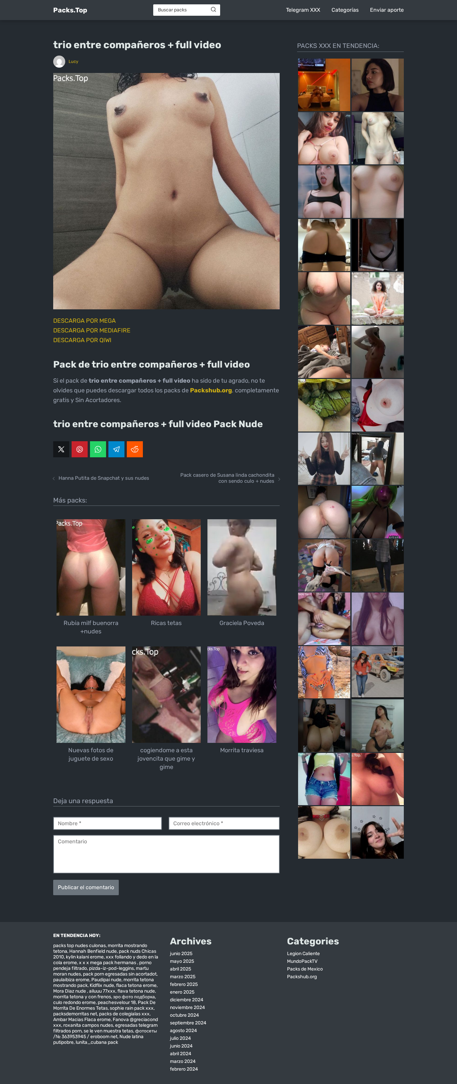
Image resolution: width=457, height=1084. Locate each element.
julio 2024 (180, 1038)
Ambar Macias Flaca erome (82, 1019)
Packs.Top (70, 10)
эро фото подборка (134, 997)
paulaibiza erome (71, 980)
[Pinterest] (80, 449)
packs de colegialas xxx (124, 1014)
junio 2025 (181, 953)
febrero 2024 (184, 1069)
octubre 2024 (184, 1015)
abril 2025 (180, 969)
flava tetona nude (136, 991)
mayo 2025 (182, 961)
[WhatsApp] (98, 449)
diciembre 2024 (186, 1000)
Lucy (73, 61)
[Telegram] (116, 449)
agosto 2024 (183, 1030)
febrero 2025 (184, 984)
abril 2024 (180, 1054)
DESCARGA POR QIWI (82, 340)
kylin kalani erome (85, 957)
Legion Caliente (303, 953)
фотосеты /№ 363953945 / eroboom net (105, 1033)
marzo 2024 (183, 1061)
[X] (61, 449)
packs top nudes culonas (79, 945)
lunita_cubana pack (97, 1042)
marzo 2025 (182, 977)
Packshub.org (302, 977)
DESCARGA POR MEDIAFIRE (91, 330)
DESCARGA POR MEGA (84, 320)
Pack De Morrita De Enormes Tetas (104, 1005)
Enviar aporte (387, 10)
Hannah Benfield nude (93, 951)
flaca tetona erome (136, 985)
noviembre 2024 (187, 1007)
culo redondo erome (74, 1002)
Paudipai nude (106, 980)
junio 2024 (181, 1046)
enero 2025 (182, 992)
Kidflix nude (102, 985)
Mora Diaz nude (70, 991)
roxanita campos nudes (88, 1025)
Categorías (345, 10)
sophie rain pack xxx (132, 1008)
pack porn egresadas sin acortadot (120, 974)
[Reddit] (135, 449)
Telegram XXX (303, 10)
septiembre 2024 (188, 1023)
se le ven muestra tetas (108, 1031)
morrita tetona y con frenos (82, 997)
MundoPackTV (302, 961)
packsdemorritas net (75, 1014)
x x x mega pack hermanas (108, 962)
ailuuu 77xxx (102, 991)
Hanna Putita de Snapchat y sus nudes (104, 478)
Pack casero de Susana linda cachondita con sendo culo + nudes (227, 478)
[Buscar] (213, 9)
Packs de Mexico (305, 969)
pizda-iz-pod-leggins (111, 968)
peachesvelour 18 (117, 1002)
